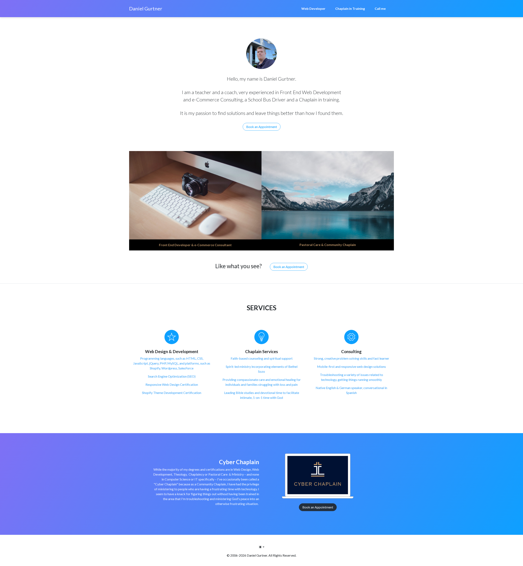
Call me (380, 8)
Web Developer (313, 8)
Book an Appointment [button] (261, 127)
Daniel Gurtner (145, 8)
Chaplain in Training (350, 8)
